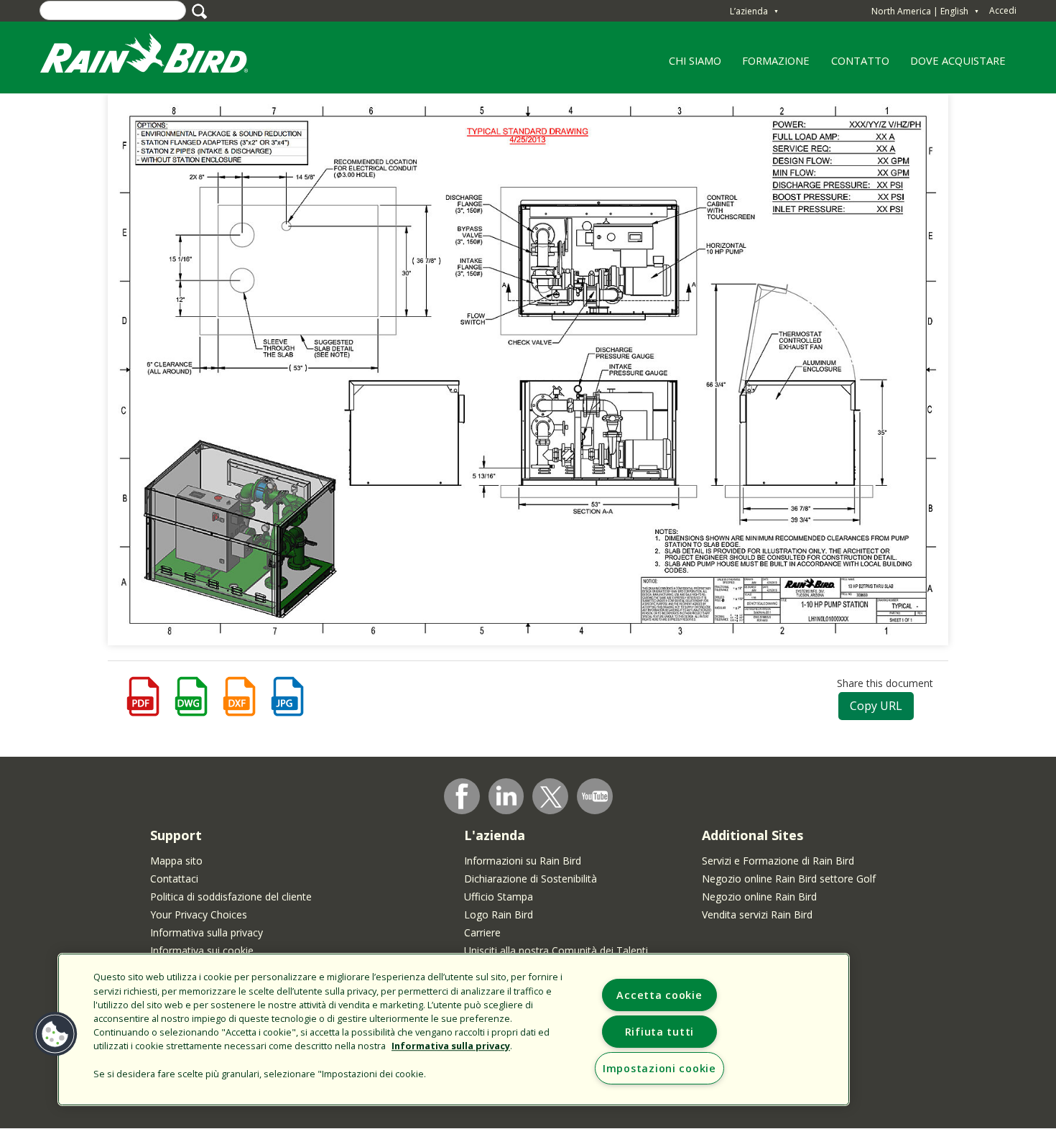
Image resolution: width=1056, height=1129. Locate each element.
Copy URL (876, 706)
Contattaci (174, 878)
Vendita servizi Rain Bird (757, 914)
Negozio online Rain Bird (759, 896)
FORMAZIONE (771, 65)
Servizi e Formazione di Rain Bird (778, 860)
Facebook (462, 796)
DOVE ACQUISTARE (958, 60)
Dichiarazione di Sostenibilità (530, 878)
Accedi (1002, 10)
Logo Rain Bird (498, 914)
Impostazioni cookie (659, 1068)
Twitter (551, 797)
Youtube (595, 796)
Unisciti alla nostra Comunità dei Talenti (556, 950)
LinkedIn (506, 795)
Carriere (482, 932)
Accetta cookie (659, 995)
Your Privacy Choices (198, 914)
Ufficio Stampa (498, 896)
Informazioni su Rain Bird (522, 860)
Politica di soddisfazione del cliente (231, 896)
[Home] (158, 56)
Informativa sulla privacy (206, 932)
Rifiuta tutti (659, 1031)
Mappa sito (176, 860)
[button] (55, 1034)
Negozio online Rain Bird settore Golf (789, 878)
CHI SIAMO (689, 65)
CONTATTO (860, 60)
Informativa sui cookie (202, 950)
